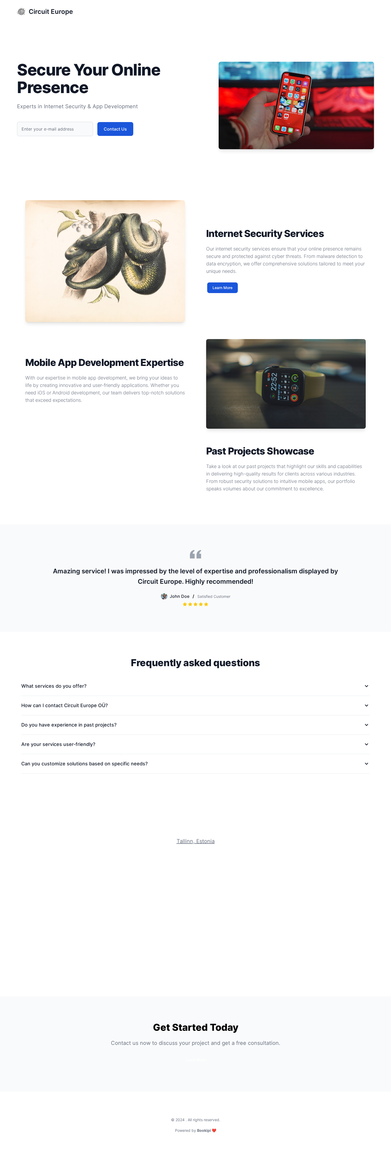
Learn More (222, 287)
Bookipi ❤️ (206, 1130)
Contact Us (361, 12)
